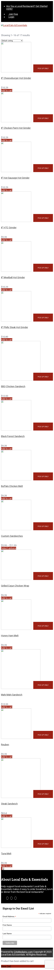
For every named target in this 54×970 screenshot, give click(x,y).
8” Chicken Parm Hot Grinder (16, 128)
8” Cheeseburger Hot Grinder (16, 78)
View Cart (6, 966)
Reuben (5, 744)
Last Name (7, 933)
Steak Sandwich (9, 803)
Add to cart (6, 90)
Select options (8, 548)
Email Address (9, 916)
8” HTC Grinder (9, 227)
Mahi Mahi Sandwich (11, 694)
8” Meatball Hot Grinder (13, 277)
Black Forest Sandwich (13, 436)
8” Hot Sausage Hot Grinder (15, 177)
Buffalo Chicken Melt (12, 486)
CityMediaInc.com (23, 951)
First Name (7, 925)
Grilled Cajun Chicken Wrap (15, 585)
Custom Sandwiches (12, 536)
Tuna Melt (6, 853)
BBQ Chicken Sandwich (13, 386)
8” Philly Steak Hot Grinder (14, 327)
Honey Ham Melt (9, 635)
